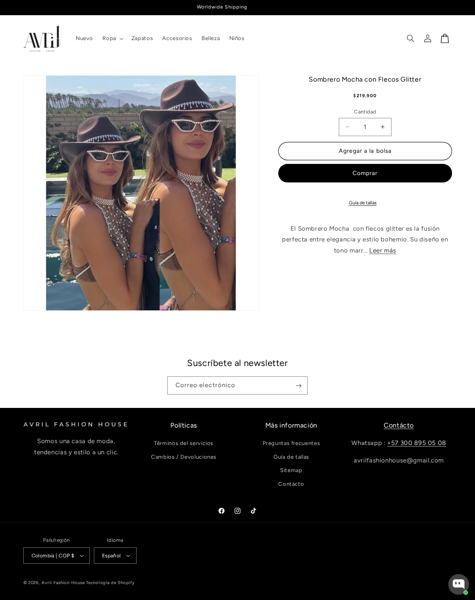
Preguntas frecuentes (291, 443)
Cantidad (365, 112)
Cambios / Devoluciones (183, 457)
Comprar (365, 173)
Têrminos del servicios (183, 443)
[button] (112, 38)
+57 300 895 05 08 (416, 443)
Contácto (291, 484)
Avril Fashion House (63, 582)
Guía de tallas (363, 202)
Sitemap (291, 470)
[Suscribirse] (298, 385)
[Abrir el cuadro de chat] (458, 584)
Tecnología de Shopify (110, 582)
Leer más (382, 250)
